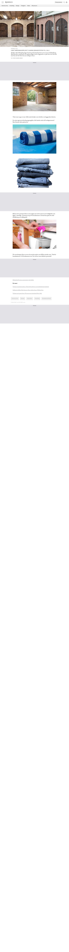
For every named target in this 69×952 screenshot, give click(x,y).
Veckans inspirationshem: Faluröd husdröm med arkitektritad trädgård (31, 286)
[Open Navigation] (3, 2)
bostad (22, 298)
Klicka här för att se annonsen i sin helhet (23, 280)
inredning (37, 298)
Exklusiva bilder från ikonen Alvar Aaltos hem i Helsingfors (28, 290)
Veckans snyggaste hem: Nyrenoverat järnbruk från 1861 (27, 293)
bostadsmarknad (46, 298)
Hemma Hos (5, 5)
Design (17, 5)
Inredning (12, 5)
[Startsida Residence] (9, 2)
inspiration (29, 298)
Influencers (34, 5)
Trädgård (23, 5)
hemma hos (14, 48)
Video (28, 5)
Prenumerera (58, 2)
